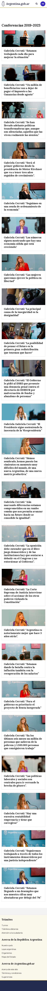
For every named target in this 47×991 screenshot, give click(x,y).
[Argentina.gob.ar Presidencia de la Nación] (16, 3)
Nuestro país (7, 945)
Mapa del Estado (9, 957)
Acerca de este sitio (10, 969)
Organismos (7, 953)
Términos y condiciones (11, 973)
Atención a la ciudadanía (12, 933)
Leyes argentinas (9, 949)
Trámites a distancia (10, 929)
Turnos (5, 925)
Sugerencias (7, 977)
